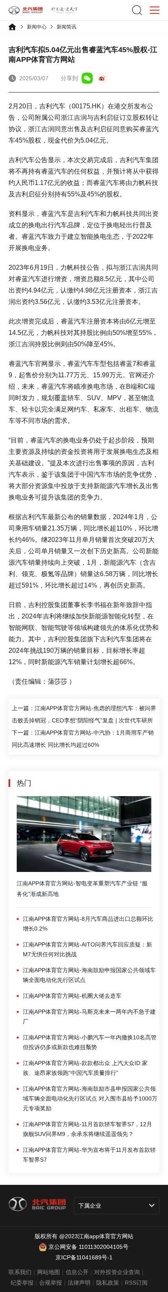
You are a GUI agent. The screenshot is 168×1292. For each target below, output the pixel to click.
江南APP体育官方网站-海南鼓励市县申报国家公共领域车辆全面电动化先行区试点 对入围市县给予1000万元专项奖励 (90, 1098)
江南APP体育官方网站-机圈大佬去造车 (72, 996)
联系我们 (20, 1272)
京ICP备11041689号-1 (84, 1257)
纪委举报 (22, 1282)
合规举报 (50, 1282)
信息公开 (77, 1272)
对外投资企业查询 (117, 1272)
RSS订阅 (136, 1282)
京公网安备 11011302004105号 (88, 1247)
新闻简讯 (66, 27)
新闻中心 (36, 27)
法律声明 (79, 1282)
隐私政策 (107, 1282)
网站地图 (48, 1272)
